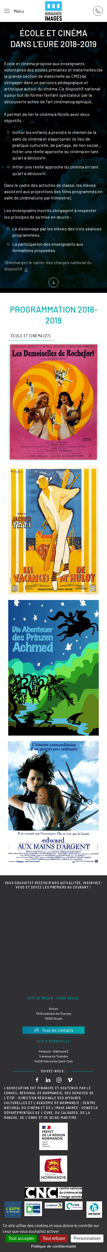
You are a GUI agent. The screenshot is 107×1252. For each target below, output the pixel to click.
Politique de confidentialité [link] (53, 1246)
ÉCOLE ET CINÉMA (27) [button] (30, 335)
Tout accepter (21, 1238)
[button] (14, 11)
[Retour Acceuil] (53, 11)
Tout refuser (54, 1238)
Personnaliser (87, 1238)
